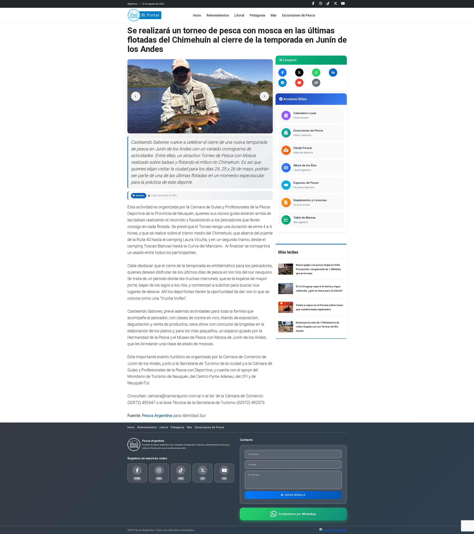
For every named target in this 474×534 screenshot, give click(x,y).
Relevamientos (218, 15)
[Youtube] (343, 3)
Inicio (197, 15)
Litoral (239, 15)
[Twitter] (335, 3)
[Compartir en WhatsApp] (316, 72)
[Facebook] (313, 3)
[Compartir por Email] (299, 83)
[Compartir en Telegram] (282, 83)
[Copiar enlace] (316, 83)
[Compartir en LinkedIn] (333, 72)
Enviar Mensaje (295, 495)
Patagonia (257, 15)
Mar (274, 15)
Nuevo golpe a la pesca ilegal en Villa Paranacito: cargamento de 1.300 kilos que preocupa (318, 269)
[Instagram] (321, 3)
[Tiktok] (328, 3)
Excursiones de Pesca (298, 15)
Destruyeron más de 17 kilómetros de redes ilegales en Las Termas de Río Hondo (317, 326)
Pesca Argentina (157, 415)
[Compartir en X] (299, 72)
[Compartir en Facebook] (282, 72)
